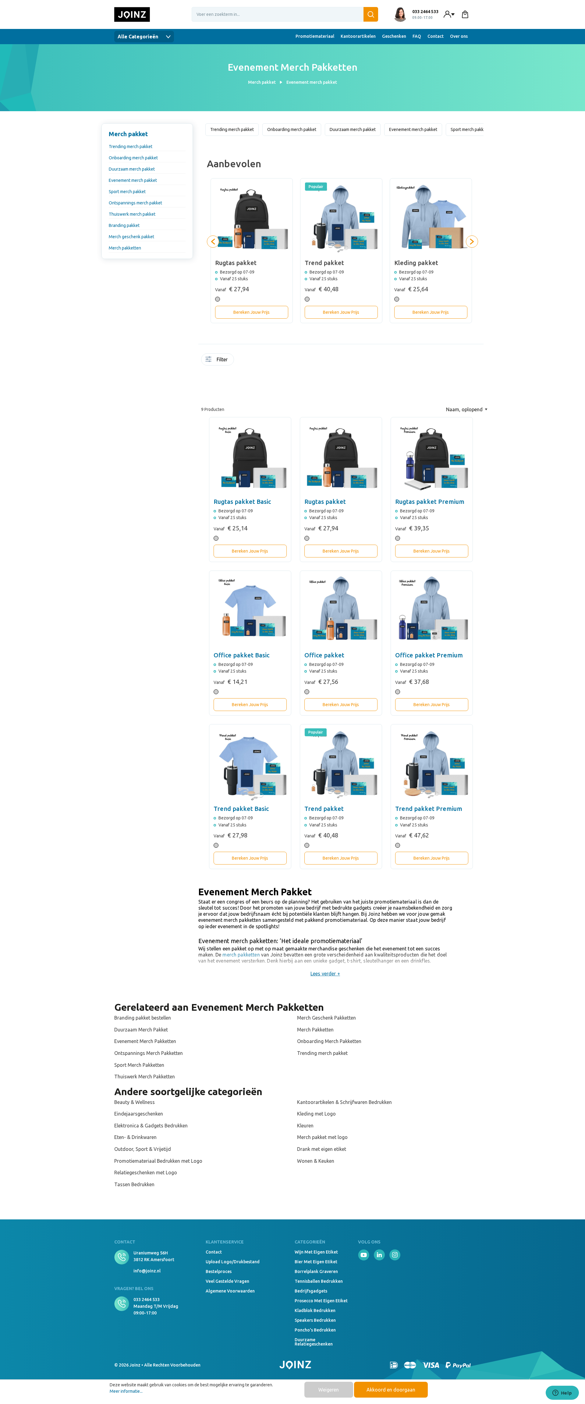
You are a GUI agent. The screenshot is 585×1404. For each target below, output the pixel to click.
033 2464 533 (146, 1299)
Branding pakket (124, 225)
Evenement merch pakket (133, 180)
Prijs (238, 380)
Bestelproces (219, 1271)
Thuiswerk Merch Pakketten (144, 1076)
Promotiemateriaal (315, 36)
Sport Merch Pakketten (139, 1065)
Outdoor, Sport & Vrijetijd (142, 1149)
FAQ (417, 36)
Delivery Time (250, 363)
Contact (435, 36)
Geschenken (394, 36)
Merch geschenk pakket (131, 236)
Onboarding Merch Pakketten (329, 1041)
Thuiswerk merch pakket (132, 214)
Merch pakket (128, 133)
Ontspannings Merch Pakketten (148, 1053)
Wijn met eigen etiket (316, 1252)
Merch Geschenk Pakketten (326, 1017)
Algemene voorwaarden (230, 1291)
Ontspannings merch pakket (135, 202)
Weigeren (328, 1389)
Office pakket (324, 655)
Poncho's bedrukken (315, 1330)
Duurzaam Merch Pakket (141, 1029)
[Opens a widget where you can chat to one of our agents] (562, 1393)
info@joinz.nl (147, 1270)
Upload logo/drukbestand (233, 1261)
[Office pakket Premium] (431, 611)
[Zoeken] (370, 14)
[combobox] (285, 14)
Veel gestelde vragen (227, 1281)
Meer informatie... (126, 1391)
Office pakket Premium (429, 655)
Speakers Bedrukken (315, 1320)
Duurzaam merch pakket (132, 169)
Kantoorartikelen (358, 36)
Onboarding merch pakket (133, 157)
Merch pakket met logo (322, 1137)
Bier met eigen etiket (316, 1261)
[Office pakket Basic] (250, 611)
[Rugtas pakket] (341, 458)
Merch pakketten (125, 248)
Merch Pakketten (315, 1029)
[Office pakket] (341, 611)
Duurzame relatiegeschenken (314, 1341)
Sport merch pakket (127, 191)
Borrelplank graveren (316, 1271)
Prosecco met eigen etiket (321, 1300)
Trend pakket (324, 808)
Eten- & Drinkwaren (135, 1137)
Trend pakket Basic (241, 808)
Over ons (459, 36)
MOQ (244, 361)
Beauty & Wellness (134, 1102)
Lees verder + (325, 973)
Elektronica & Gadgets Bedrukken (151, 1125)
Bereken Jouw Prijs (251, 312)
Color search (256, 363)
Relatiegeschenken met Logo (145, 1172)
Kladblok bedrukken (315, 1310)
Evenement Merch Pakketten (145, 1041)
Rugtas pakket (325, 501)
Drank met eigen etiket (321, 1149)
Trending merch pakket (130, 146)
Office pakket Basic (241, 655)
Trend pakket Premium (428, 808)
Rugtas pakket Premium (429, 501)
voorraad (238, 361)
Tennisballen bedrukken (319, 1281)
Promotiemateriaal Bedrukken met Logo (158, 1161)
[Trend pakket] (341, 765)
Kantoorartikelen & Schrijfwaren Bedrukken (344, 1102)
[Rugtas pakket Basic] (250, 458)
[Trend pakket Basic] (250, 765)
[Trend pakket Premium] (431, 765)
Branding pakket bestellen (142, 1017)
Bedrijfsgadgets (311, 1291)
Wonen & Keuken (315, 1161)
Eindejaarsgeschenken (138, 1113)
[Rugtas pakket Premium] (431, 458)
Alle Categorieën (138, 36)
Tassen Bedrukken (134, 1184)
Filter (222, 359)
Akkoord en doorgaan (391, 1389)
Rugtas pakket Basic (242, 501)
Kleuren (305, 1125)
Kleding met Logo (316, 1113)
